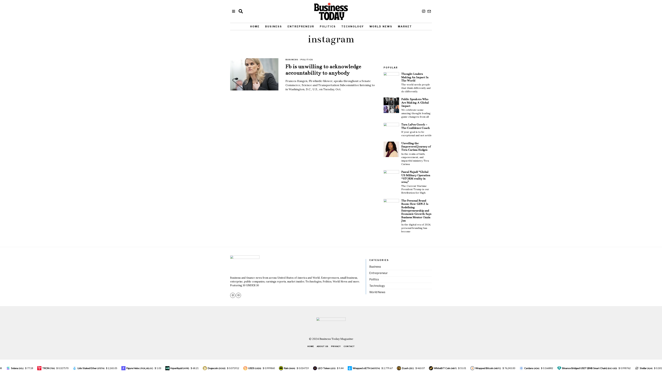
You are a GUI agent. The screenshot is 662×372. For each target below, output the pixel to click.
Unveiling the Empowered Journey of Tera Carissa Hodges (416, 147)
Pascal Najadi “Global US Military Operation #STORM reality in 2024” (415, 176)
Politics (328, 26)
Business (273, 26)
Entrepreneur (301, 26)
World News (380, 26)
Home (255, 26)
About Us (322, 346)
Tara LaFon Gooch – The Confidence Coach (415, 126)
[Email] (429, 11)
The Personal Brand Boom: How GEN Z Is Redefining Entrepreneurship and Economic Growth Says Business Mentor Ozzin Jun (416, 210)
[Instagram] (423, 11)
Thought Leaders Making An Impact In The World (414, 77)
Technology (352, 26)
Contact (349, 346)
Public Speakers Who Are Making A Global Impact (415, 102)
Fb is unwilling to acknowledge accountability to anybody (323, 69)
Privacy (336, 346)
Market (405, 26)
